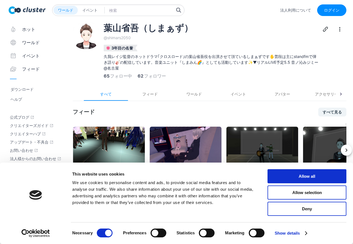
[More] (339, 29)
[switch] (158, 233)
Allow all (307, 176)
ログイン (331, 10)
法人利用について (295, 10)
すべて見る (332, 112)
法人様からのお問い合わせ (33, 159)
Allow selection (307, 192)
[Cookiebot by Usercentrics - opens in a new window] (36, 233)
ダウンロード (22, 89)
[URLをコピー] (325, 29)
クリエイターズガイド (29, 126)
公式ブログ (19, 117)
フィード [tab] (150, 94)
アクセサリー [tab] (326, 94)
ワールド (65, 10)
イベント (90, 10)
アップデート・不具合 (29, 142)
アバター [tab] (282, 94)
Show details (287, 233)
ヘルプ (16, 99)
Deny (307, 208)
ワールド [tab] (194, 94)
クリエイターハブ (25, 134)
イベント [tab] (238, 94)
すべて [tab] (106, 94)
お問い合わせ (21, 150)
